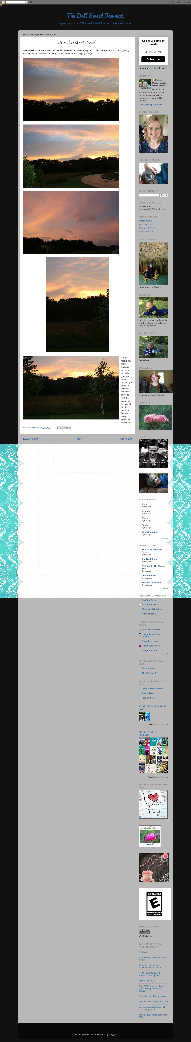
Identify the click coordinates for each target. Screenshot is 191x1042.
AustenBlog (148, 693)
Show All (165, 538)
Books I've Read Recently (148, 733)
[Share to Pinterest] (69, 427)
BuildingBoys (149, 600)
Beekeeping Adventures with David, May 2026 (152, 1008)
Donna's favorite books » (158, 725)
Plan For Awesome (151, 582)
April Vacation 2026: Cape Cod (153, 1001)
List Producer (149, 575)
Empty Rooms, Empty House (152, 996)
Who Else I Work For (148, 228)
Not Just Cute (149, 605)
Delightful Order (150, 650)
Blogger (112, 1034)
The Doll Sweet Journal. (95, 15)
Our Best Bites (149, 559)
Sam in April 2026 (147, 981)
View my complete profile (150, 105)
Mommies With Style (152, 609)
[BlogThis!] (61, 427)
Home (78, 438)
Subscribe (153, 59)
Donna (158, 80)
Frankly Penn (148, 698)
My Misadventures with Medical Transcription (149, 974)
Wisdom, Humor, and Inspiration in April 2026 (150, 966)
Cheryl (145, 518)
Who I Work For (146, 224)
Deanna (146, 511)
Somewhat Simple (151, 630)
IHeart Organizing (151, 646)
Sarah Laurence (150, 532)
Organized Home (150, 641)
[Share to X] (64, 427)
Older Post (125, 438)
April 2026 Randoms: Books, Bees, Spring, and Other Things (152, 988)
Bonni (145, 504)
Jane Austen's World (152, 689)
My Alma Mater (146, 231)
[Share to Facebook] (66, 427)
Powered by (146, 68)
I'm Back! (143, 952)
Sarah (145, 525)
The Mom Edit (149, 673)
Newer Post (30, 438)
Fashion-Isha (148, 668)
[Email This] (58, 427)
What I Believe (145, 221)
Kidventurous (149, 614)
